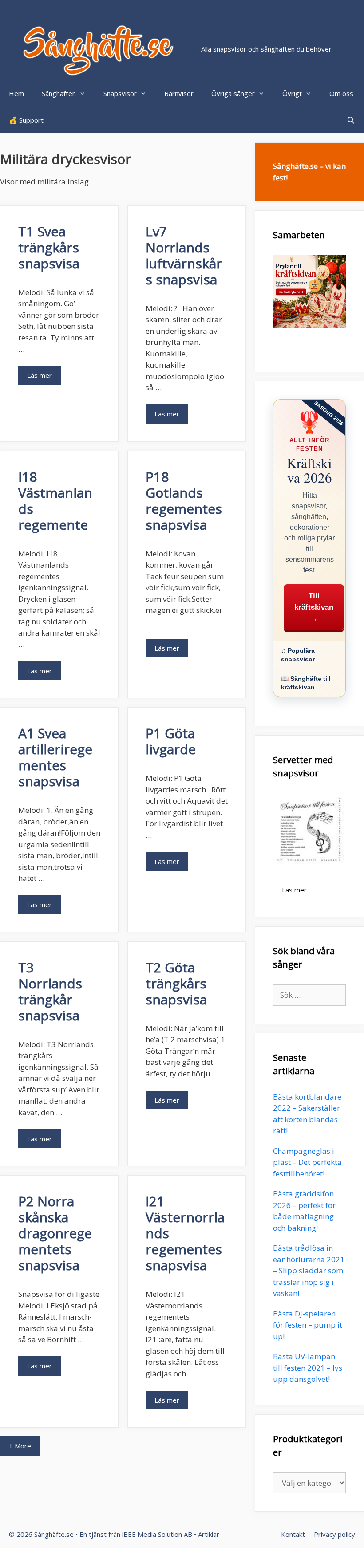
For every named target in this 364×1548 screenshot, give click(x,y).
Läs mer (39, 375)
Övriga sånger (233, 93)
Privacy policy (334, 1534)
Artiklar (208, 1534)
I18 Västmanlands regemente (55, 501)
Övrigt (292, 93)
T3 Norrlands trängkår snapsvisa (50, 991)
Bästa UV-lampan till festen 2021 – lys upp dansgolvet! (307, 1367)
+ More (20, 1445)
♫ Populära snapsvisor (298, 655)
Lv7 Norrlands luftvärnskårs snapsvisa (184, 255)
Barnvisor (179, 93)
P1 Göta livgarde (171, 741)
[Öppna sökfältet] (351, 120)
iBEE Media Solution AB (157, 1534)
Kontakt (293, 1534)
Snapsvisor (120, 93)
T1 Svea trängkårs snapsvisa (48, 247)
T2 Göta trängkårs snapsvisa (176, 983)
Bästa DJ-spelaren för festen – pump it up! (307, 1324)
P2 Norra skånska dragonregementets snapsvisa (55, 1233)
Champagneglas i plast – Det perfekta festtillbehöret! (307, 1162)
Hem (16, 93)
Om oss (341, 93)
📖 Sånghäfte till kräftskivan (306, 683)
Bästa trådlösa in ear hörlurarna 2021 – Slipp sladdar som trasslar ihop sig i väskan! (308, 1270)
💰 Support (26, 120)
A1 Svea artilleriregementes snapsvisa (55, 757)
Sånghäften (59, 93)
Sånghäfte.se (54, 1534)
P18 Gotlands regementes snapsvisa (184, 501)
